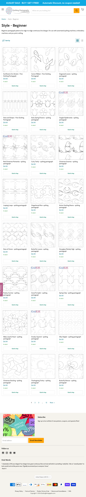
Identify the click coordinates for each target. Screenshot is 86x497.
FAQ (69, 491)
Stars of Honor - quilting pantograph (15, 249)
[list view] (82, 40)
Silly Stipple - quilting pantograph (70, 337)
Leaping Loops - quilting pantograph (15, 205)
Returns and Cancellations (58, 491)
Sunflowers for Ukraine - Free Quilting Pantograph (13, 75)
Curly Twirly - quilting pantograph (42, 162)
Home (4, 19)
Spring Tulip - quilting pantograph (70, 293)
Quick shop (15, 86)
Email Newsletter (36, 440)
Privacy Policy (19, 491)
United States (42, 477)
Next (51, 403)
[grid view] (77, 40)
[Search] (76, 10)
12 (46, 403)
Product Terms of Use (43, 491)
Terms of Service (30, 491)
